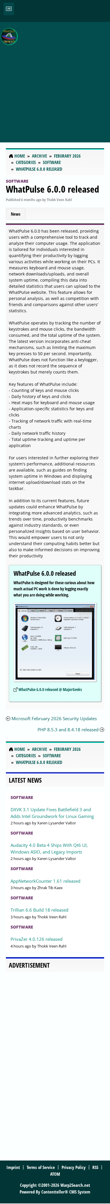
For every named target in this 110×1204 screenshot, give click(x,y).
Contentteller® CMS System (65, 1192)
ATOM (55, 1174)
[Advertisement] (55, 79)
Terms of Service (41, 1167)
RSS (95, 1167)
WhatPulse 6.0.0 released (52, 189)
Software (17, 181)
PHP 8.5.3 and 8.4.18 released (68, 729)
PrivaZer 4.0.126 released (36, 939)
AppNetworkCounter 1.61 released (45, 881)
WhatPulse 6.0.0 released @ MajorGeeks (50, 689)
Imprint (13, 1167)
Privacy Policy (74, 1167)
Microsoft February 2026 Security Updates (54, 718)
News (16, 214)
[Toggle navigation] (9, 9)
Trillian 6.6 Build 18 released (39, 910)
